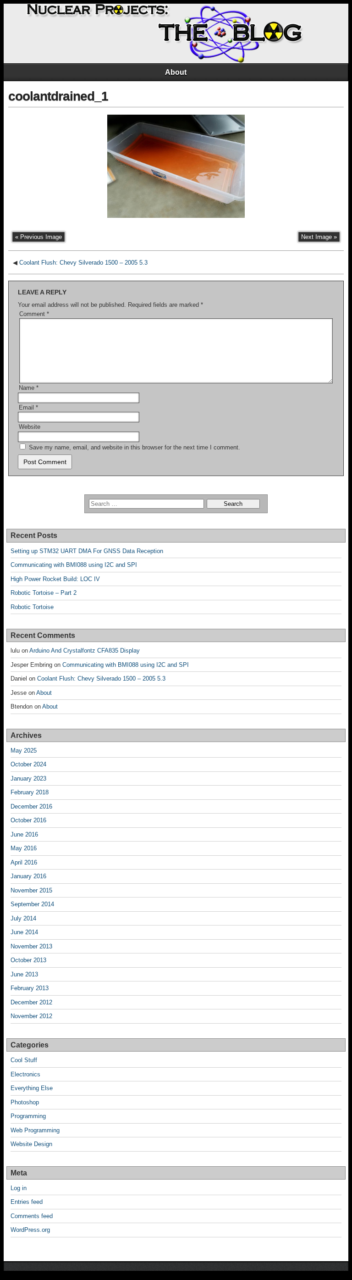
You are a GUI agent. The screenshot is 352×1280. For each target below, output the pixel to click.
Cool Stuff (24, 1060)
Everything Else (32, 1088)
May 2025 (24, 750)
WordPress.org (30, 1229)
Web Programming (35, 1130)
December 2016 (31, 806)
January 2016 (28, 876)
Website (29, 426)
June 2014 (24, 932)
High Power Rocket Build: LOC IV (55, 579)
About (176, 72)
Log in (19, 1188)
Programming (28, 1116)
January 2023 (28, 778)
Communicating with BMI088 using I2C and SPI (74, 564)
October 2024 (28, 764)
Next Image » (319, 236)
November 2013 (31, 946)
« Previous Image (38, 236)
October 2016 (28, 820)
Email (28, 407)
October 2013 (28, 960)
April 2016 (24, 862)
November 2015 (31, 890)
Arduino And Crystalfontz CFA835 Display (84, 650)
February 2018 (30, 792)
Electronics (25, 1074)
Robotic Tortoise (32, 607)
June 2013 (24, 974)
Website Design (31, 1144)
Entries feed (27, 1201)
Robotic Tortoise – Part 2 (44, 592)
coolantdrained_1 (58, 96)
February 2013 (30, 988)
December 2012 (31, 1002)
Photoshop (25, 1102)
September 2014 (32, 904)
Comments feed (32, 1216)
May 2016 (24, 848)
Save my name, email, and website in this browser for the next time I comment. (134, 447)
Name (28, 387)
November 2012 (31, 1016)
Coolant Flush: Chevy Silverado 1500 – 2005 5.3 (83, 262)
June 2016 (24, 834)
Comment (34, 313)
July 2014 (23, 918)
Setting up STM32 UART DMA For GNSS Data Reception (87, 551)
